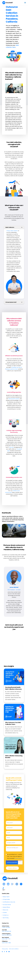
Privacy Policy (18, 858)
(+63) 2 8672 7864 (6, 942)
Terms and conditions (13, 948)
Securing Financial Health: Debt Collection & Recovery (13, 688)
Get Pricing (5, 917)
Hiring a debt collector (12, 230)
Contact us (5, 915)
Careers (5, 912)
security (11, 447)
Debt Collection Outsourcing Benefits (13, 756)
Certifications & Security (9, 902)
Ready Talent (6, 896)
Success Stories (7, 904)
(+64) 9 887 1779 (6, 938)
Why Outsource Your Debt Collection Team (13, 723)
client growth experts (13, 398)
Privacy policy (5, 948)
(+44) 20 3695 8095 (7, 935)
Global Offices (6, 907)
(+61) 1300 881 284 (6, 931)
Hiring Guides (6, 899)
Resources (5, 909)
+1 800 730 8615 (6, 927)
